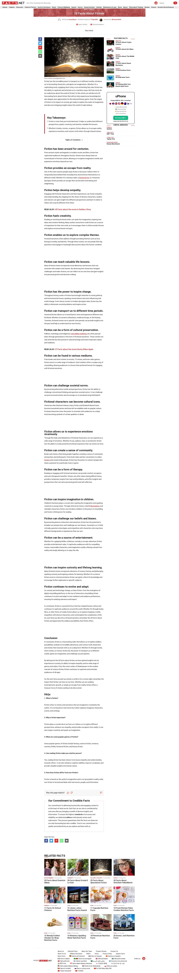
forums (47, 460)
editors (69, 817)
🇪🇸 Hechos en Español (113, 956)
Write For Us (62, 954)
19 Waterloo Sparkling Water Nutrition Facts (76, 937)
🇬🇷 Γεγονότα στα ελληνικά (118, 961)
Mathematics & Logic (109, 7)
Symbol (109, 129)
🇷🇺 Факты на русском (82, 968)
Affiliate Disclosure (76, 954)
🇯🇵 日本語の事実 (101, 963)
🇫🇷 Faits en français (95, 956)
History (80, 7)
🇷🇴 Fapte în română (64, 968)
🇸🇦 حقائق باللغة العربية (98, 961)
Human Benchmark (113, 144)
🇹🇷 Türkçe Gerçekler (64, 971)
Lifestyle (99, 7)
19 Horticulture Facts (123, 70)
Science (153, 7)
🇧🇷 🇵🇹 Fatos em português (83, 959)
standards (79, 814)
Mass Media (89, 31)
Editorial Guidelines (98, 24)
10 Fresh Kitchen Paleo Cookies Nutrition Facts (124, 909)
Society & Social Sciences (166, 7)
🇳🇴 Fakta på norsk (64, 961)
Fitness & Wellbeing (64, 7)
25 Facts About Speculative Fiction (98, 881)
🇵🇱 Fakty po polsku (110, 966)
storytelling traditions (79, 334)
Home (85, 9)
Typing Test (111, 139)
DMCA (88, 954)
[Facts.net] (13, 3)
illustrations (95, 506)
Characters (19, 7)
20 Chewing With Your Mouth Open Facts (123, 85)
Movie (120, 7)
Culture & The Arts (30, 7)
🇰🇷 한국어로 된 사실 (118, 963)
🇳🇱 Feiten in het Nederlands (91, 966)
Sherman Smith (116, 19)
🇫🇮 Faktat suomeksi (80, 961)
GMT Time (110, 134)
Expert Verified (82, 24)
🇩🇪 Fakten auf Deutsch (77, 956)
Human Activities (89, 7)
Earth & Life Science (44, 7)
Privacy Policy (107, 954)
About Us (61, 951)
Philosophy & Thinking (136, 7)
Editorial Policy (73, 951)
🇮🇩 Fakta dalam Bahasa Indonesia (81, 963)
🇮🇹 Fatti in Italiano (64, 959)
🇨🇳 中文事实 (79, 971)
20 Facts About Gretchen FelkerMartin (123, 881)
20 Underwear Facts (123, 77)
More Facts (61, 956)
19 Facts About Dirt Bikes (125, 49)
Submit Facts (120, 954)
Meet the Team (87, 951)
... (175, 7)
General (73, 7)
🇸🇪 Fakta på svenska (118, 959)
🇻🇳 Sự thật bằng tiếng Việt (103, 968)
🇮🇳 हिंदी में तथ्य (62, 963)
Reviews (147, 7)
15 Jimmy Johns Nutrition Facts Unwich (77, 909)
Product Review (101, 951)
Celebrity (12, 7)
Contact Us (114, 951)
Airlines (5, 7)
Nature (125, 7)
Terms (96, 954)
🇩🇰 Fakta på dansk (102, 959)
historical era (84, 178)
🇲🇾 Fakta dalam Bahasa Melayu (68, 966)
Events (54, 7)
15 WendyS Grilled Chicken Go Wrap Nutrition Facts (52, 938)
